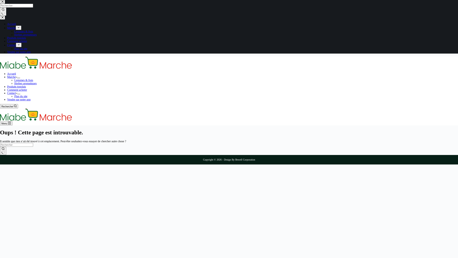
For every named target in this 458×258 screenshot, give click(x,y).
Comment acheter (17, 89)
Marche (11, 76)
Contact (11, 93)
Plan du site (20, 96)
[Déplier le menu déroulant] (18, 77)
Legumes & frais (23, 80)
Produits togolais (16, 86)
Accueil (11, 73)
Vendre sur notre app (19, 99)
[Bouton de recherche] (3, 151)
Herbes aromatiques (25, 83)
